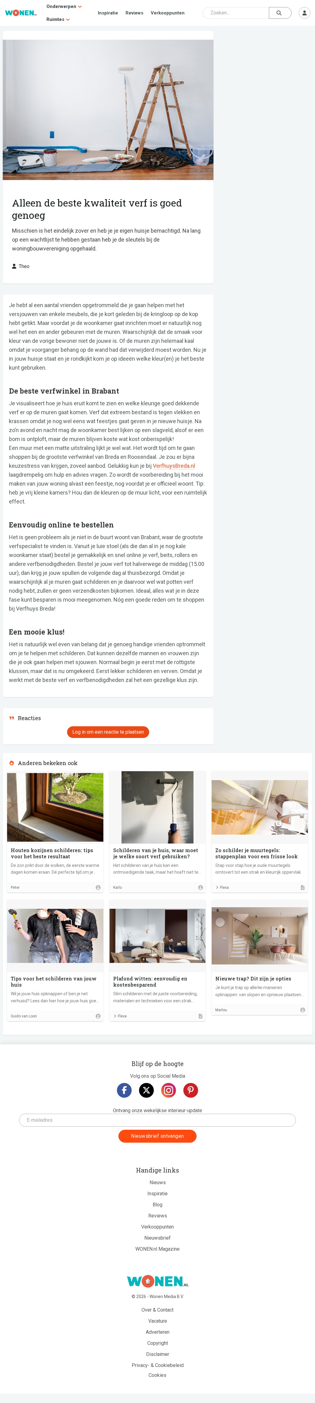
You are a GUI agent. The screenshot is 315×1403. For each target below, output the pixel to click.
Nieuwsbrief (157, 1238)
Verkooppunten (168, 13)
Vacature (157, 1321)
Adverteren (157, 1332)
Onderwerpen (61, 6)
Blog (157, 1205)
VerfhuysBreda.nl (174, 466)
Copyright (157, 1343)
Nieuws (158, 1182)
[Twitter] (146, 1090)
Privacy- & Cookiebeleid (158, 1365)
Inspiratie (108, 13)
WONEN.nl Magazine (157, 1249)
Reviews (134, 13)
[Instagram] (168, 1090)
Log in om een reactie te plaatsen (108, 732)
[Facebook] (124, 1090)
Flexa (224, 887)
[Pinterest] (190, 1090)
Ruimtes (55, 19)
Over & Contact (157, 1310)
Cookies (157, 1375)
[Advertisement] (266, 75)
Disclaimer (157, 1354)
